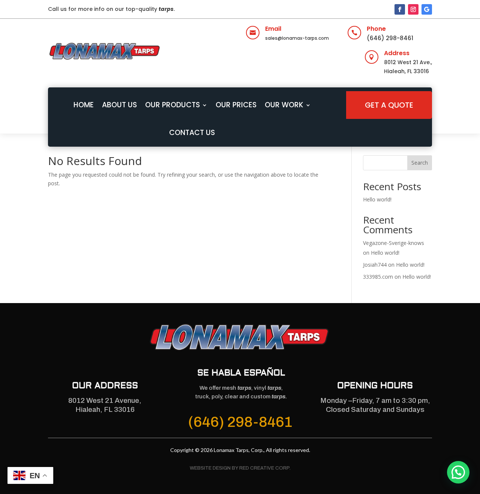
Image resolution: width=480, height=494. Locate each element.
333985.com (378, 276)
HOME (84, 105)
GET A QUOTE (389, 105)
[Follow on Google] (427, 9)
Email (273, 28)
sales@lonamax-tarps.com (297, 38)
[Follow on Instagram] (413, 9)
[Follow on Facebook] (399, 9)
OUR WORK (284, 105)
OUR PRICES (236, 105)
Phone (376, 28)
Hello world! (377, 199)
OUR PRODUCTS (172, 105)
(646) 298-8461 (390, 38)
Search (419, 162)
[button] (458, 472)
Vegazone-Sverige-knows (393, 242)
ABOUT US (119, 105)
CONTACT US (192, 133)
